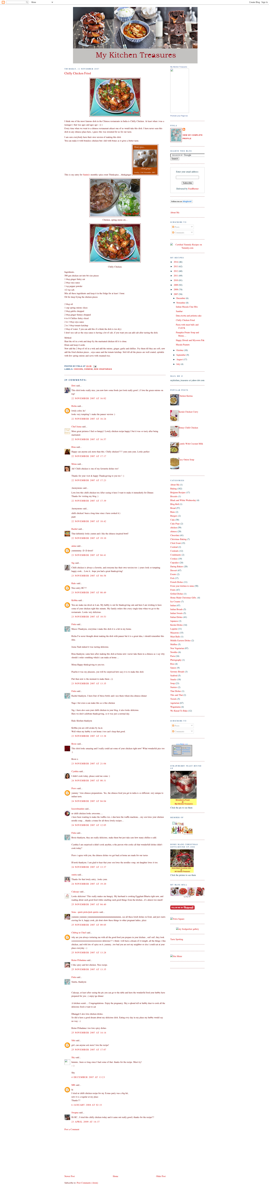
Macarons (174, 632)
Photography (176, 659)
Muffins (173, 644)
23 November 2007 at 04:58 (88, 575)
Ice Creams (175, 601)
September (181, 354)
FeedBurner (193, 188)
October (180, 350)
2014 (176, 261)
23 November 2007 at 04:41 (88, 555)
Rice (172, 663)
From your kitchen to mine (182, 585)
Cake (172, 519)
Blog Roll (174, 504)
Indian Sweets (176, 613)
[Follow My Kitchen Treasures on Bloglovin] (181, 202)
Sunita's (87, 174)
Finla (73, 624)
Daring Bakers (176, 566)
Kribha (74, 600)
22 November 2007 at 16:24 (88, 418)
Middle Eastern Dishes (180, 640)
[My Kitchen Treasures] (179, 112)
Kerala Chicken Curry (188, 411)
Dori (73, 385)
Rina (73, 446)
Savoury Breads (177, 671)
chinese (88, 369)
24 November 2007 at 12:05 (88, 825)
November (181, 302)
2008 (176, 289)
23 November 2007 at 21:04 (88, 763)
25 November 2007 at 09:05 (88, 924)
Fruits (173, 589)
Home (115, 1176)
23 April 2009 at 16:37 (85, 1121)
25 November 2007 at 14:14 (88, 1032)
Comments (179, 232)
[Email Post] (94, 366)
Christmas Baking (178, 539)
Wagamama (175, 706)
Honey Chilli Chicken (188, 427)
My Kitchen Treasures (178, 67)
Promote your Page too (179, 116)
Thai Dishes (175, 691)
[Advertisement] (87, 1152)
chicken (78, 369)
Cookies (174, 558)
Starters (173, 687)
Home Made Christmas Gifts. (183, 597)
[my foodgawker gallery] (187, 928)
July (178, 364)
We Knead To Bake (179, 710)
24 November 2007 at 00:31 (88, 780)
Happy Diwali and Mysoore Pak (190, 340)
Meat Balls (175, 636)
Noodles (174, 652)
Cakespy (75, 891)
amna (73, 545)
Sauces (173, 667)
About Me (174, 212)
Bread (173, 507)
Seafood (173, 675)
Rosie (73, 743)
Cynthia (74, 771)
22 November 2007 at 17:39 (88, 500)
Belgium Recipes (178, 492)
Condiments (175, 554)
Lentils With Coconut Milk (191, 443)
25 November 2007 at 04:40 (88, 904)
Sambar (179, 311)
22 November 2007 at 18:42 (88, 521)
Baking (173, 488)
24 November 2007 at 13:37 (88, 866)
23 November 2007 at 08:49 (88, 592)
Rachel (74, 528)
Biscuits (174, 496)
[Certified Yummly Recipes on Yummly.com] (187, 247)
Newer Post (69, 1176)
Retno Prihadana (78, 960)
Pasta (172, 655)
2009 (176, 284)
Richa (74, 405)
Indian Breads (176, 609)
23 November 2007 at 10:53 (88, 616)
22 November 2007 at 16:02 (88, 398)
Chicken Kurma (186, 395)
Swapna (74, 1112)
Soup (172, 683)
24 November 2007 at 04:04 (88, 801)
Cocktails (174, 550)
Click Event (175, 543)
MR (73, 1084)
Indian (173, 605)
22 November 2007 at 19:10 (88, 538)
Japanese (174, 620)
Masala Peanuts (183, 344)
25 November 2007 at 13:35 (88, 969)
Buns (172, 511)
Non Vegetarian (103, 369)
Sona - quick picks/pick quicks (85, 911)
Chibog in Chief (78, 932)
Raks (73, 583)
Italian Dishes (176, 617)
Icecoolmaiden (77, 808)
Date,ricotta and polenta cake (188, 315)
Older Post (161, 1176)
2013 (176, 266)
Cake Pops (175, 523)
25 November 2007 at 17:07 (88, 1049)
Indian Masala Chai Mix (187, 306)
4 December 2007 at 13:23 (88, 1077)
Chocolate (174, 535)
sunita (74, 874)
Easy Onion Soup (186, 459)
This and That (176, 694)
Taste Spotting (176, 939)
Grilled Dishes (176, 593)
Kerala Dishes (176, 624)
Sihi (73, 1040)
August (179, 359)
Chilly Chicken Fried (77, 73)
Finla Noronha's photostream (186, 750)
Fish (172, 578)
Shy (73, 1057)
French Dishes (176, 581)
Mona (74, 463)
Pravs (73, 788)
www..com (182, 744)
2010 (176, 280)
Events (173, 574)
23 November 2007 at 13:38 (88, 735)
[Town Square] (177, 918)
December (181, 298)
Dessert (173, 570)
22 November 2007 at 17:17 (88, 456)
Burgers (173, 515)
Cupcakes (174, 562)
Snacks (173, 679)
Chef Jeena (76, 426)
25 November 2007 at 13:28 (88, 952)
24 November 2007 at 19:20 (88, 883)
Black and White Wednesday (183, 500)
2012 (176, 271)
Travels (173, 698)
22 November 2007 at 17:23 (88, 480)
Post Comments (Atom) (87, 1182)
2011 (176, 275)
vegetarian (174, 702)
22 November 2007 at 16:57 (88, 439)
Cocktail (174, 546)
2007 (176, 294)
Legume (173, 628)
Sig (72, 562)
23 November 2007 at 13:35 (88, 683)
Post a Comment (71, 1129)
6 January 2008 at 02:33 (86, 1104)
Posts (176, 226)
